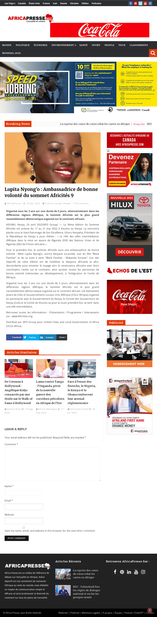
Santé (83, 45)
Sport (96, 45)
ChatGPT (139, 612)
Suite (61, 337)
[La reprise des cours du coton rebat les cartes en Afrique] (63, 574)
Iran (55, 3)
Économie (40, 45)
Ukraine (74, 3)
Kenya (58, 203)
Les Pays (9, 3)
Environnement (63, 45)
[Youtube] (145, 3)
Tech (122, 45)
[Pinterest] (136, 3)
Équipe (119, 612)
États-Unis (34, 3)
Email (9, 500)
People (109, 45)
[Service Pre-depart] (78, 112)
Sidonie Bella (13, 409)
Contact (150, 612)
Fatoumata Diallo (78, 409)
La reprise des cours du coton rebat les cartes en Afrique (75, 123)
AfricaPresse (14, 203)
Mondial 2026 (11, 53)
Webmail (63, 612)
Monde (6, 45)
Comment (11, 444)
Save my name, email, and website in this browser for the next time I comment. (50, 530)
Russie (63, 3)
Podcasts (96, 3)
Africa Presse (12, 612)
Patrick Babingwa (47, 409)
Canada (22, 3)
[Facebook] (131, 3)
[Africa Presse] (31, 18)
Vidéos (85, 3)
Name (9, 486)
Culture (49, 203)
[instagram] (150, 3)
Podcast (128, 612)
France (46, 3)
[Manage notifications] (149, 610)
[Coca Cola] (99, 30)
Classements (139, 45)
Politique (23, 45)
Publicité (75, 612)
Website (9, 514)
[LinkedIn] (140, 3)
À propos (107, 612)
